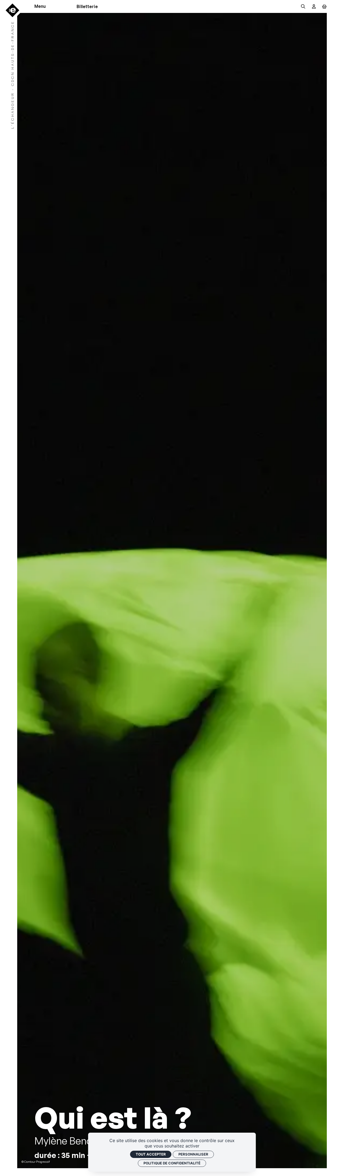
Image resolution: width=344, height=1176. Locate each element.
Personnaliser (193, 1154)
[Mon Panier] (324, 6)
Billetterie (87, 6)
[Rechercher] (303, 6)
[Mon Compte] (314, 6)
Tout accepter (151, 1154)
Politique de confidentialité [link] (172, 1163)
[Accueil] (12, 10)
